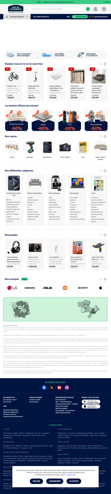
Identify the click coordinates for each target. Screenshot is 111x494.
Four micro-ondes (64, 437)
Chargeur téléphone (13, 209)
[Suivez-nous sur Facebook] (44, 387)
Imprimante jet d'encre (77, 219)
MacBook (19, 446)
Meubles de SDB (33, 217)
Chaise (30, 205)
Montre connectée (12, 214)
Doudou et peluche (64, 460)
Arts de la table (33, 212)
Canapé (30, 197)
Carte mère (73, 214)
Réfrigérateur (62, 433)
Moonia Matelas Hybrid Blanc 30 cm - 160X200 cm (56, 88)
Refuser (36, 481)
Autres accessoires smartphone (15, 460)
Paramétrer (54, 481)
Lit (28, 207)
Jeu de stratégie (100, 458)
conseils (17, 367)
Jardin (12, 157)
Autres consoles (12, 433)
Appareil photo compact (11, 473)
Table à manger (33, 200)
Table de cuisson (63, 435)
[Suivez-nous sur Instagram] (67, 387)
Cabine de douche (64, 448)
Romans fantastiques (98, 202)
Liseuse (8, 216)
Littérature (94, 197)
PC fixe (72, 202)
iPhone (8, 200)
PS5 (4, 433)
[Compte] (95, 9)
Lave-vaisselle (99, 433)
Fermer (107, 2)
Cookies (75, 404)
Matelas (30, 209)
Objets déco (31, 219)
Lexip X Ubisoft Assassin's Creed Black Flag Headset (13, 259)
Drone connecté (22, 458)
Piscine (73, 448)
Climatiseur (62, 446)
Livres (93, 193)
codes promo (25, 367)
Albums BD (95, 209)
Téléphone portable (12, 204)
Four (50, 209)
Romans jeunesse (97, 212)
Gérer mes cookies (62, 406)
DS (39, 433)
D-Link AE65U (54, 257)
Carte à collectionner (86, 458)
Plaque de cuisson (55, 207)
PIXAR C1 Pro (12, 86)
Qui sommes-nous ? (10, 399)
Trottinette (69, 488)
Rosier (89, 446)
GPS (93, 488)
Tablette (72, 209)
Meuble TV (31, 202)
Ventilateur (82, 446)
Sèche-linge (94, 435)
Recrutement (33, 402)
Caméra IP (9, 221)
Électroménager (54, 193)
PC (13, 446)
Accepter (73, 481)
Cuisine (93, 221)
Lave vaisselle (53, 205)
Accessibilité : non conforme (65, 410)
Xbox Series (27, 435)
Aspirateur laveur (54, 219)
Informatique (74, 193)
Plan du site (55, 425)
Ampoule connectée (13, 219)
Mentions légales (61, 408)
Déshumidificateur (94, 448)
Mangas (94, 207)
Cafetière (52, 214)
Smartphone (47, 157)
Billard (68, 463)
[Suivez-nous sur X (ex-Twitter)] (52, 387)
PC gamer (73, 205)
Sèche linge (52, 202)
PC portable (74, 197)
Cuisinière (102, 435)
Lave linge (52, 200)
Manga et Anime (87, 460)
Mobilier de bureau (34, 214)
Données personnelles (63, 404)
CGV (57, 402)
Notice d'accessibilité (63, 413)
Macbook (73, 200)
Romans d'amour (97, 205)
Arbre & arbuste (72, 446)
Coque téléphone (12, 207)
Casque (5, 475)
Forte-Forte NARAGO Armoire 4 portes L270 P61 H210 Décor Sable (77, 89)
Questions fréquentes (10, 410)
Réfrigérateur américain (85, 433)
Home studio (36, 435)
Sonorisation (17, 435)
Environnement (61, 399)
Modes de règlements (10, 412)
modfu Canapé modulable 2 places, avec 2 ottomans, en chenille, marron (97, 90)
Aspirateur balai (54, 217)
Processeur (74, 217)
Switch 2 (22, 433)
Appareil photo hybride (11, 471)
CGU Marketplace (66, 402)
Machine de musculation (82, 488)
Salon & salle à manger (100, 158)
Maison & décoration (35, 193)
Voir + (24, 279)
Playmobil (75, 463)
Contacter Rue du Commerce (13, 416)
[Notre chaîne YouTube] (59, 387)
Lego (59, 458)
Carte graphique (75, 212)
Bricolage (29, 157)
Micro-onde (52, 212)
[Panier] (104, 9)
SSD (30, 448)
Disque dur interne (12, 448)
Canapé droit (7, 488)
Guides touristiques (97, 219)
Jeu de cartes (76, 460)
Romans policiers (97, 200)
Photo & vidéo (65, 157)
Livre (83, 157)
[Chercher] (88, 9)
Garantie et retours (9, 414)
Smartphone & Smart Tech (14, 194)
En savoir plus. (71, 475)
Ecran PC (73, 207)
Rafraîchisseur (98, 446)
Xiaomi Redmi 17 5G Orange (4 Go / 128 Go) (77, 259)
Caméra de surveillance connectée (41, 458)
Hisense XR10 (33, 257)
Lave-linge (71, 433)
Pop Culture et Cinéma (70, 458)
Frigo (50, 197)
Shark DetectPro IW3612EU (33, 87)
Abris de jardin (82, 448)
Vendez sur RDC (34, 399)
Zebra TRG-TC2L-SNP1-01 (98, 258)
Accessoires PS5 (31, 433)
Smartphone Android (13, 202)
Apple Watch (10, 212)
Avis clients (7, 402)
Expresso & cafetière (82, 435)
